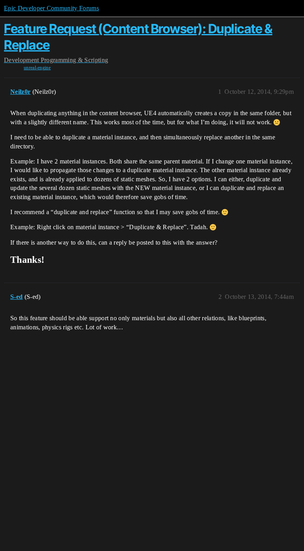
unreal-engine (37, 67)
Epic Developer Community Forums (51, 8)
